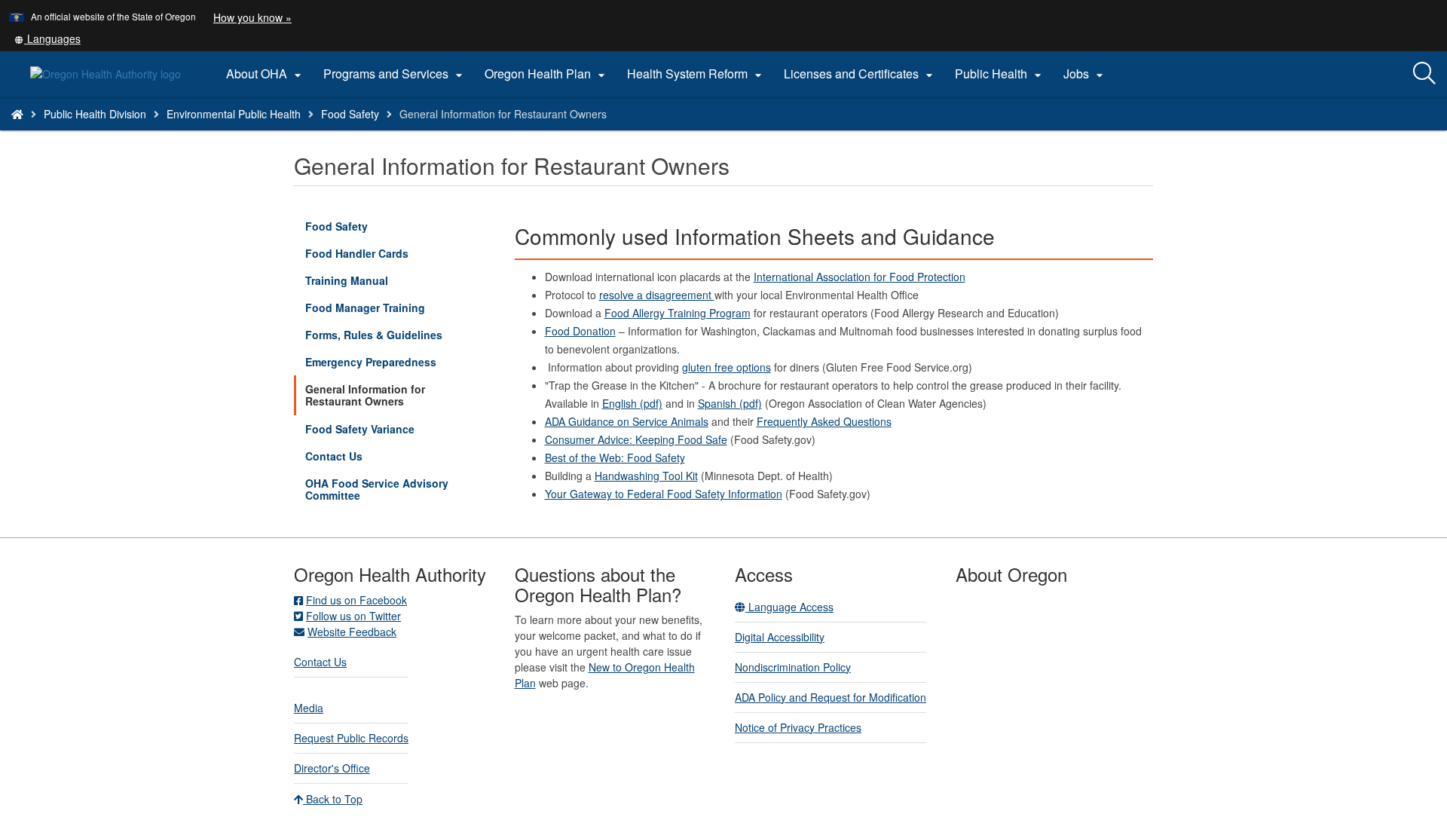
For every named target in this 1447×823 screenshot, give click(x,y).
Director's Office (332, 768)
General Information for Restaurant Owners (365, 394)
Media (308, 707)
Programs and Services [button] (395, 74)
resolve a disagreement (656, 294)
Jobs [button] (1085, 74)
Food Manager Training (365, 307)
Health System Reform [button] (696, 74)
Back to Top (333, 798)
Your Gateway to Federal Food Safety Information (663, 493)
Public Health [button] (1000, 74)
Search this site (206, 133)
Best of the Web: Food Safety (615, 457)
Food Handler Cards (356, 253)
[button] (47, 38)
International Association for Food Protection (859, 276)
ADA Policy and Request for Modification (830, 697)
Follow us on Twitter (353, 615)
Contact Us (334, 456)
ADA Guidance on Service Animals (626, 421)
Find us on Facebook (356, 599)
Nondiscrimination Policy (793, 667)
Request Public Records (351, 737)
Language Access (789, 606)
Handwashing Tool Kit (646, 475)
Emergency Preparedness (370, 361)
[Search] (1424, 73)
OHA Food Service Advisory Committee (376, 489)
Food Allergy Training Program (677, 312)
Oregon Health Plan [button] (547, 74)
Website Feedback (351, 631)
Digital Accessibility (779, 636)
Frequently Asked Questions (824, 421)
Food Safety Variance (360, 428)
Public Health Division (95, 113)
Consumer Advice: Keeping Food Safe (636, 439)
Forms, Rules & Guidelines (373, 334)
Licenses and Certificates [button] (860, 74)
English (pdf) (632, 403)
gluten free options (726, 367)
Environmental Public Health (234, 113)
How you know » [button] (252, 17)
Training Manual (346, 280)
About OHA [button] (265, 74)
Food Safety (350, 113)
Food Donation (580, 330)
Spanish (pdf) (730, 403)
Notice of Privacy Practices (798, 727)
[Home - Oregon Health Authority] (17, 113)
